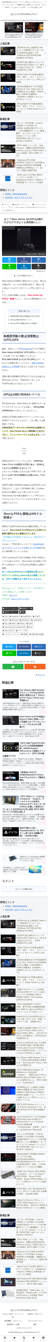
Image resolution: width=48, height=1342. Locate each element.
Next (46, 30)
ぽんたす (13, 595)
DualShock (15, 616)
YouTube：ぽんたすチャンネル (18, 197)
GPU (6, 620)
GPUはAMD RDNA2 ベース (20, 320)
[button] (43, 651)
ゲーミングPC (22, 631)
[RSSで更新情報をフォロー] (35, 666)
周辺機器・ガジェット (13, 1321)
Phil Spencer (26, 349)
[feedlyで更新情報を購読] (13, 666)
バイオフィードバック (12, 634)
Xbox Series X (9, 631)
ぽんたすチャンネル (20, 599)
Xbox (30, 627)
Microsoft (15, 620)
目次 (20, 311)
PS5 (6, 624)
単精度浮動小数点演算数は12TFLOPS (25, 316)
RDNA (13, 624)
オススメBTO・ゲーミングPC (13, 1315)
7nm (6, 616)
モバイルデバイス (35, 1321)
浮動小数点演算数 (37, 634)
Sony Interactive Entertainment (15, 627)
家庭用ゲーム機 (27, 608)
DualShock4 (27, 616)
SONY (31, 624)
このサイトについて (24, 1328)
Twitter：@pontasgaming (16, 194)
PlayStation (25, 620)
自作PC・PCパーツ (11, 612)
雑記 (23, 612)
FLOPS (37, 616)
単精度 (25, 634)
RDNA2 (22, 624)
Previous (2, 30)
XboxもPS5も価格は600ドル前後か (24, 323)
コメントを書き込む (24, 889)
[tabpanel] (14, 29)
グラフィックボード (11, 608)
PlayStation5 (37, 620)
